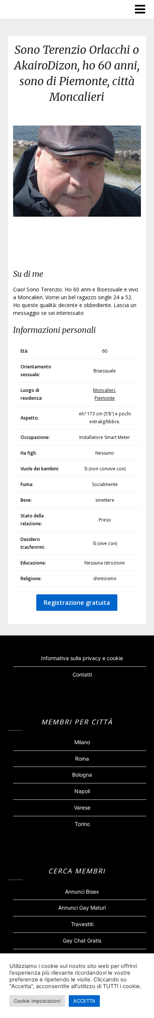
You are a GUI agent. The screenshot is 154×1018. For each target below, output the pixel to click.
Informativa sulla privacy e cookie (82, 658)
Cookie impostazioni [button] (37, 1001)
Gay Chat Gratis (82, 940)
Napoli (82, 791)
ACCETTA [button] (84, 1001)
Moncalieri (104, 390)
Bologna (82, 774)
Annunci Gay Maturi (82, 907)
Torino (82, 824)
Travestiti (82, 924)
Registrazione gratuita (77, 602)
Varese (82, 807)
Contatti (82, 674)
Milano (82, 742)
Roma (82, 758)
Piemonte (105, 398)
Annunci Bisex (82, 891)
